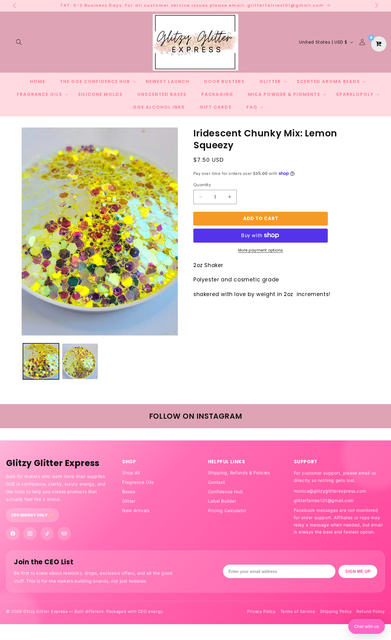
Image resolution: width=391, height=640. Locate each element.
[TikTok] (47, 533)
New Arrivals (135, 510)
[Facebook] (13, 533)
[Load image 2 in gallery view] (80, 361)
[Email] (64, 533)
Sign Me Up (358, 571)
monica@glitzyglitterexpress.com (330, 491)
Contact (216, 482)
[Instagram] (30, 533)
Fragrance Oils (138, 482)
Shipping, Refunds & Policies (239, 472)
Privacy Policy (261, 611)
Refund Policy (370, 611)
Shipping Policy (336, 611)
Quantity (202, 185)
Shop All (131, 472)
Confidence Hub (225, 491)
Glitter (128, 501)
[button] (19, 42)
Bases (128, 491)
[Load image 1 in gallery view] (41, 361)
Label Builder (222, 501)
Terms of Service (298, 611)
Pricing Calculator (227, 510)
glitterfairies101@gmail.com (324, 500)
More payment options (260, 249)
